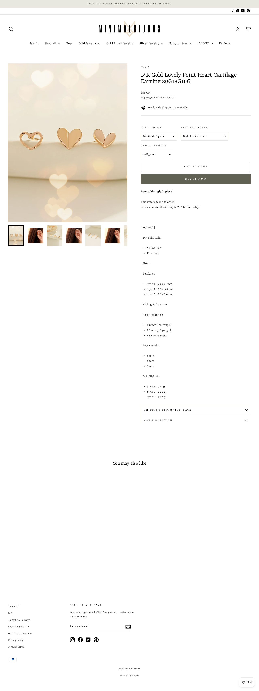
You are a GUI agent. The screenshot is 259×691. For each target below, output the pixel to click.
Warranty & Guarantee (20, 633)
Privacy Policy (15, 640)
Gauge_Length (154, 146)
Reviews (225, 43)
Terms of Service (17, 647)
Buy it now (196, 179)
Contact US (14, 606)
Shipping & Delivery (19, 620)
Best (69, 43)
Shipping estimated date (168, 410)
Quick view (37, 547)
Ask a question (158, 420)
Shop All (51, 43)
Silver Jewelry (149, 43)
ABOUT (204, 43)
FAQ (10, 613)
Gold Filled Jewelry (119, 43)
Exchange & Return (18, 626)
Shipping (146, 97)
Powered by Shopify (129, 675)
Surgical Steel (179, 43)
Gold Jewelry (88, 43)
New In (33, 43)
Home (144, 67)
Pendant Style (194, 127)
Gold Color (151, 127)
